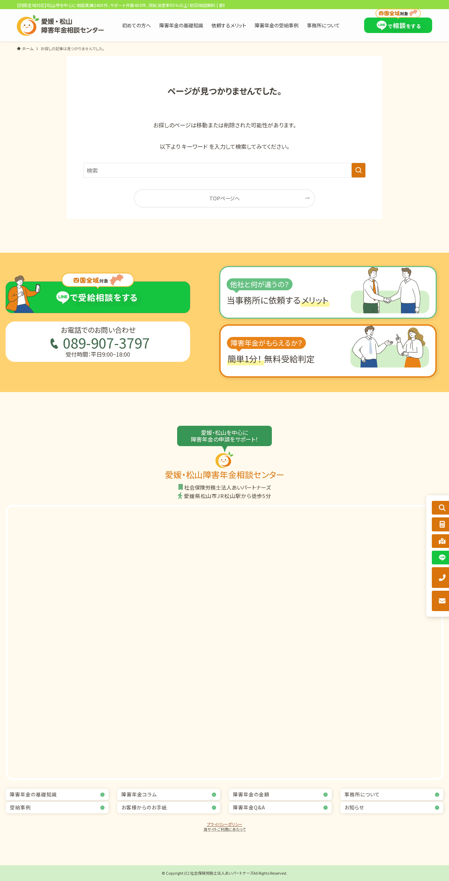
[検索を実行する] (358, 170)
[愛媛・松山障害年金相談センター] (60, 25)
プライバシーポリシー (224, 824)
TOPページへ (224, 198)
